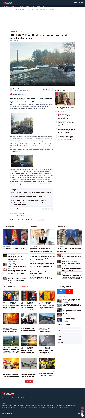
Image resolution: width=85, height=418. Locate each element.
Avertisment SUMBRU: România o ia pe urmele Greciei (71, 257)
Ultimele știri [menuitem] (5, 6)
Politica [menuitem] (21, 6)
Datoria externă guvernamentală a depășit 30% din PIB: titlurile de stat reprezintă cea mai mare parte (69, 250)
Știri (16, 9)
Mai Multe (29, 381)
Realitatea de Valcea (33, 407)
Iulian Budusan (51, 369)
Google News (41, 220)
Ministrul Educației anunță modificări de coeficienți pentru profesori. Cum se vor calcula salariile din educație (47, 375)
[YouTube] (82, 2)
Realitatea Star (20, 405)
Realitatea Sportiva (12, 405)
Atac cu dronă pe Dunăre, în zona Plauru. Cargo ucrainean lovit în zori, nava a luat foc (66, 117)
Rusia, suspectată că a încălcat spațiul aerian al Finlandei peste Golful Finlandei (28, 375)
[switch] (75, 2)
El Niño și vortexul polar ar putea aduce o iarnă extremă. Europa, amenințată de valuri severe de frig (47, 354)
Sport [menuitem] (44, 6)
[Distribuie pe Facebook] (46, 89)
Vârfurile (29, 215)
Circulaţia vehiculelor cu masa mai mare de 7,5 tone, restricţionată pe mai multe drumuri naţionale (32, 203)
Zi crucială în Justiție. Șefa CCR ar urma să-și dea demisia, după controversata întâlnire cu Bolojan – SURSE (65, 110)
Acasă (12, 9)
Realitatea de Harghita (42, 407)
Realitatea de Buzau (23, 407)
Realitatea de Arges (60, 405)
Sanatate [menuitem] (39, 6)
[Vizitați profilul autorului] (11, 89)
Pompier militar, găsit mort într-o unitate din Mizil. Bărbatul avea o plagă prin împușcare (28, 308)
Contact (3, 397)
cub (35, 215)
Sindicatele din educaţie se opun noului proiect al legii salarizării (30, 200)
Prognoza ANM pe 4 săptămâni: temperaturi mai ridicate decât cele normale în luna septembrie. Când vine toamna (29, 354)
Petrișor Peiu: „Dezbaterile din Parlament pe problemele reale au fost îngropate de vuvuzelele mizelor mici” (42, 258)
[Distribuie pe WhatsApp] (49, 89)
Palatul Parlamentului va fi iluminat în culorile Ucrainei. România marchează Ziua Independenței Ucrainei (30, 197)
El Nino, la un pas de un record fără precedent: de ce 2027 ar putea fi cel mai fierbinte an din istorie (11, 330)
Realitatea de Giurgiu (6, 407)
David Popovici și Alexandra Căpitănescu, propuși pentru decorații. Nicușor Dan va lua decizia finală (11, 308)
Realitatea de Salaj (14, 407)
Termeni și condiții (10, 397)
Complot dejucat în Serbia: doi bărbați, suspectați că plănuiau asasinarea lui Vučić (32, 193)
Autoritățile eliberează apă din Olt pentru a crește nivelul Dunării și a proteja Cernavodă (71, 268)
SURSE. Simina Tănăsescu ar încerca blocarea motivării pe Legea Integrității (41, 278)
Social (59, 114)
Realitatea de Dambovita (40, 405)
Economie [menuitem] (27, 6)
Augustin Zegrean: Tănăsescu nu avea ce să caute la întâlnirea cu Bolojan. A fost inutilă (66, 131)
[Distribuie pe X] (52, 89)
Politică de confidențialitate (20, 397)
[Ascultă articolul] (82, 408)
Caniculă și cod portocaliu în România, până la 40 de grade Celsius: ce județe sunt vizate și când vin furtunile (46, 309)
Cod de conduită (30, 397)
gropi (12, 215)
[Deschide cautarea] (71, 2)
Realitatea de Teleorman (70, 405)
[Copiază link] (43, 89)
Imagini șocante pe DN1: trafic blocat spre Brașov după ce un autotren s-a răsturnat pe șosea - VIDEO (46, 330)
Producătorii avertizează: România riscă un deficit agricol (71, 262)
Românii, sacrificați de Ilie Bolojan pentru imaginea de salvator (41, 272)
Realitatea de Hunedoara (13, 303)
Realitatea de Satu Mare (29, 405)
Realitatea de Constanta (50, 405)
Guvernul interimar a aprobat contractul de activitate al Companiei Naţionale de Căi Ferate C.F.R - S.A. (28, 330)
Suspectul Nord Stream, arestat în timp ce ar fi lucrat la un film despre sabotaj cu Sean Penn (18, 280)
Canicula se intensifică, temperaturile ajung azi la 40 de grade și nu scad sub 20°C (10, 375)
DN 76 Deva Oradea (20, 215)
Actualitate (22, 9)
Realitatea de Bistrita (64, 407)
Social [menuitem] (32, 6)
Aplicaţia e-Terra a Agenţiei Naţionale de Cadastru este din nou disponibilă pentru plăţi (11, 352)
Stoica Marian (34, 325)
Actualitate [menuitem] (14, 6)
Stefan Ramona (22, 89)
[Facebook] (79, 2)
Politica (57, 111)
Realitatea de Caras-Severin (53, 407)
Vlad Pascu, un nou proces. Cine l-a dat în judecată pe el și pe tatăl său (66, 124)
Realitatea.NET (5, 405)
